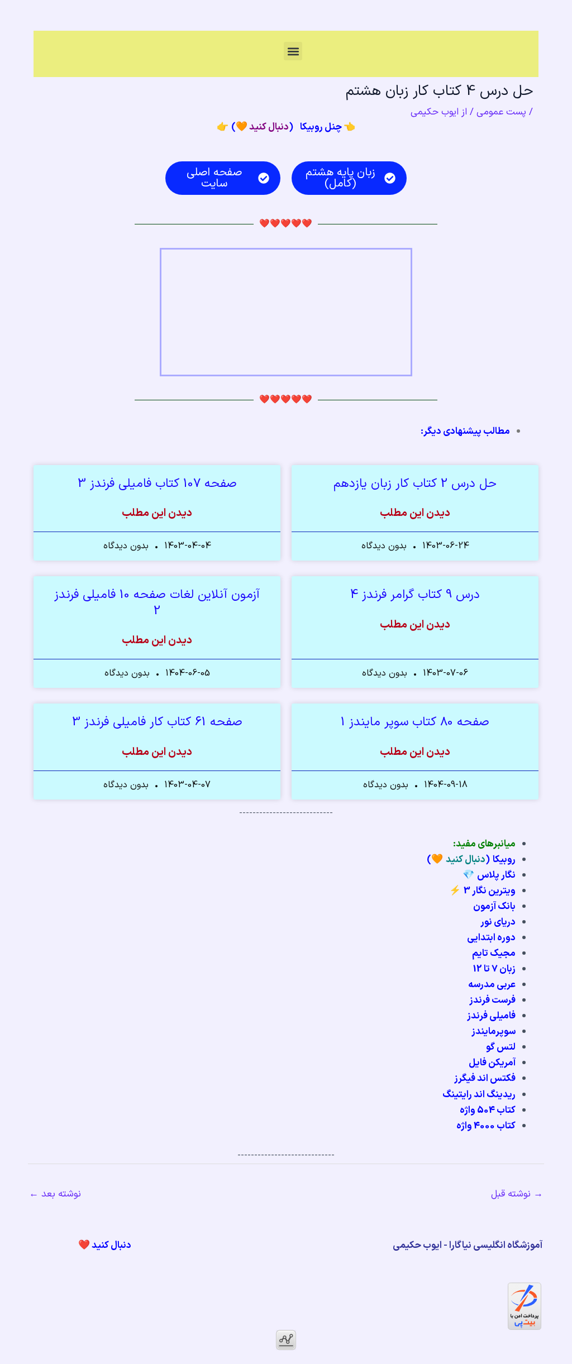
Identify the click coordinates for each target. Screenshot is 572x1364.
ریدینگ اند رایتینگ (479, 1095)
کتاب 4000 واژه (486, 1126)
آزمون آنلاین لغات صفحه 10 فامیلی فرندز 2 (157, 603)
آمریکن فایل (492, 1063)
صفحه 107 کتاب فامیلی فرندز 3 (157, 484)
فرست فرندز (492, 1000)
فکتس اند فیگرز (485, 1078)
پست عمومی (501, 112)
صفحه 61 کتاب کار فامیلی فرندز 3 (157, 722)
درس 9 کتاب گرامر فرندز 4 (415, 595)
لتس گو (501, 1047)
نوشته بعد (55, 1194)
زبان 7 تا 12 (494, 969)
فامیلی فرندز (491, 1016)
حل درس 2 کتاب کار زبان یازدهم (415, 484)
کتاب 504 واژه (488, 1110)
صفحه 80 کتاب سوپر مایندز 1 (415, 722)
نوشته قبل (517, 1194)
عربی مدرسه (492, 985)
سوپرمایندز (493, 1032)
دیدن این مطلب (415, 513)
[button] (293, 51)
